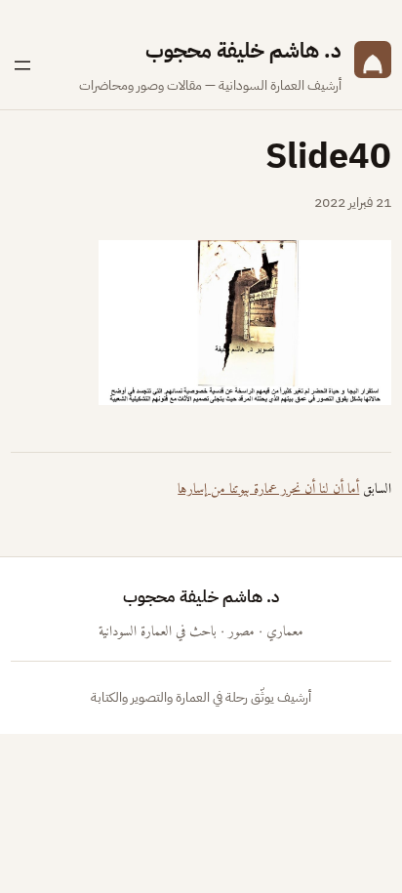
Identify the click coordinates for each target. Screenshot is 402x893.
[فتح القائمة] (22, 65)
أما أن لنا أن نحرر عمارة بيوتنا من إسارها (268, 489)
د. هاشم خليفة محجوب (243, 51)
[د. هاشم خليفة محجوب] (372, 66)
